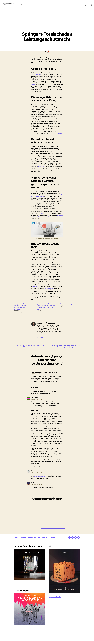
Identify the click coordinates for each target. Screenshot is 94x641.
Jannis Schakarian (39, 44)
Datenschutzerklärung (41, 537)
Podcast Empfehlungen (74, 4)
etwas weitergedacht (39, 477)
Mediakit (23, 537)
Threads (51, 335)
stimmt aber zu (49, 288)
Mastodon (44, 335)
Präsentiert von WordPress (44, 637)
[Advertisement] (47, 16)
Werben (16, 537)
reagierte (33, 84)
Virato (56, 268)
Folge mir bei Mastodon (55, 597)
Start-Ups (52, 316)
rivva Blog (41, 166)
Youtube (40, 213)
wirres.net (45, 261)
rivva (47, 155)
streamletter (64, 4)
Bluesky (40, 335)
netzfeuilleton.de (22, 637)
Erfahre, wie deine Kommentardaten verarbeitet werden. (53, 528)
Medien (57, 4)
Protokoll (59, 133)
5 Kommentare (58, 44)
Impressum (53, 537)
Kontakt (30, 537)
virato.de (35, 286)
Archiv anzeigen (40, 337)
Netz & (51, 4)
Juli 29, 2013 (49, 44)
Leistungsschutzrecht (37, 74)
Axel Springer (35, 316)
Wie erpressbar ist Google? (66, 304)
